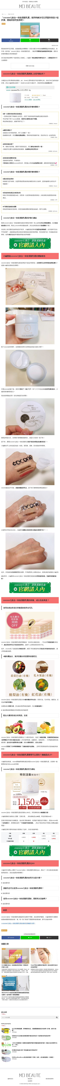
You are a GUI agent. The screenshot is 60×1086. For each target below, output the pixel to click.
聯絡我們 (30, 1078)
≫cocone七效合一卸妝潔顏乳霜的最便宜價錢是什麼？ (18, 923)
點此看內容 (6, 883)
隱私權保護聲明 (49, 1078)
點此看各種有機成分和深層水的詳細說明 (15, 710)
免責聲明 (30, 1081)
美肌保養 (5, 930)
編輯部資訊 (10, 1078)
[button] (49, 40)
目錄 (27, 66)
